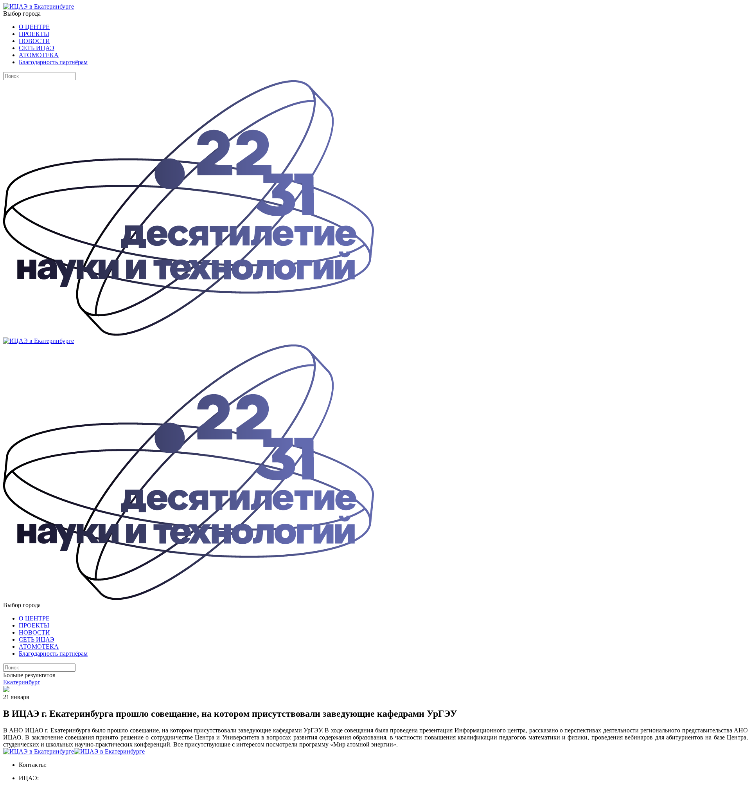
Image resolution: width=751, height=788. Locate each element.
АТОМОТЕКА (39, 55)
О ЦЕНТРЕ (34, 26)
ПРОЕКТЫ (34, 34)
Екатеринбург (21, 682)
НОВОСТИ (34, 41)
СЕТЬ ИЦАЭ (36, 48)
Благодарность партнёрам (53, 62)
